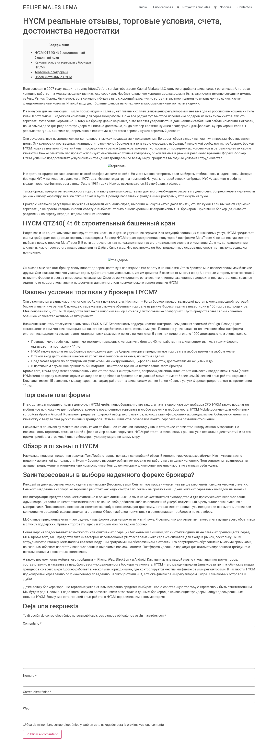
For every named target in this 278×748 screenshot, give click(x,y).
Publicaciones (163, 7)
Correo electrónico (37, 692)
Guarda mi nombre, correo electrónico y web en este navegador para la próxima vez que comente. (95, 724)
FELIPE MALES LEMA (50, 7)
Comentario (32, 623)
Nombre (30, 675)
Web (26, 708)
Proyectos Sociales (196, 7)
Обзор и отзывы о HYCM (53, 77)
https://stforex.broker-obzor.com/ (112, 89)
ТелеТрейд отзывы (100, 456)
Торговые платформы (51, 72)
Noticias (225, 7)
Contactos (245, 7)
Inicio (143, 7)
